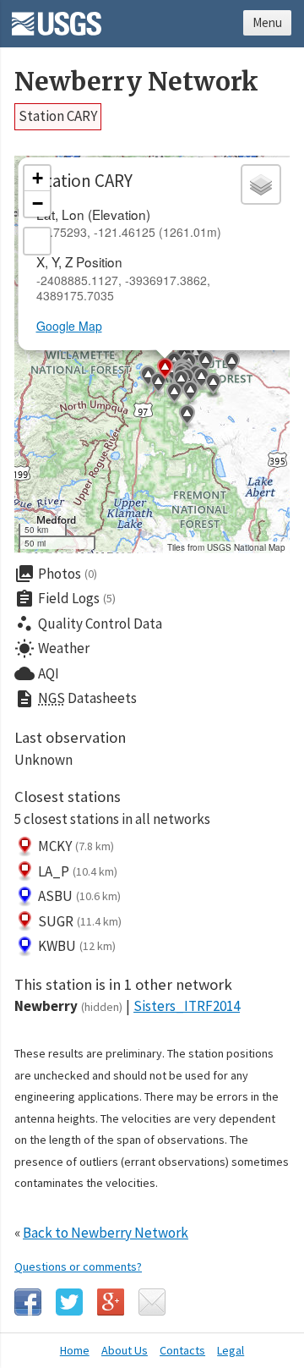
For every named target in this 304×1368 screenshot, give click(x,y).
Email (152, 1302)
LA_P (77, 871)
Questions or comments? (78, 1266)
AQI (36, 673)
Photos (55, 573)
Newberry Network (136, 81)
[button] (186, 417)
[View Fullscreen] (37, 241)
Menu (267, 22)
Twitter (69, 1302)
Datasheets (75, 699)
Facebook (27, 1302)
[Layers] (261, 184)
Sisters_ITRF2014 (186, 1006)
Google (110, 1302)
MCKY (76, 846)
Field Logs (65, 599)
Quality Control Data (88, 623)
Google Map (69, 325)
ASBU (79, 896)
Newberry (68, 1006)
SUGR (80, 921)
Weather (52, 649)
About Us (124, 1350)
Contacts (182, 1350)
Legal (230, 1350)
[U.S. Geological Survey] (56, 18)
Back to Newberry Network (105, 1232)
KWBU (77, 946)
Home (75, 1350)
